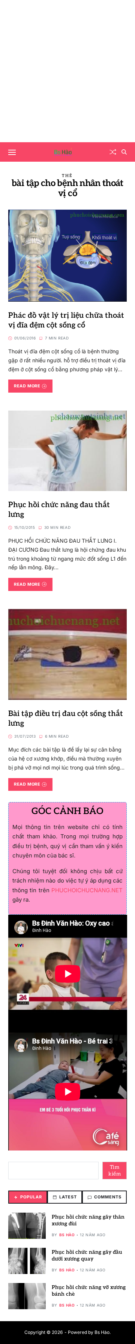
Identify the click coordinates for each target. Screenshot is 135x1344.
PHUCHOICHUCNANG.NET (87, 890)
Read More (27, 385)
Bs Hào (67, 1234)
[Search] (124, 152)
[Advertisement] (67, 71)
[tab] (27, 1197)
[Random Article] (113, 152)
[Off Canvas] (12, 152)
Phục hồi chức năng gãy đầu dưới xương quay (87, 1255)
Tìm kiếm (114, 1170)
